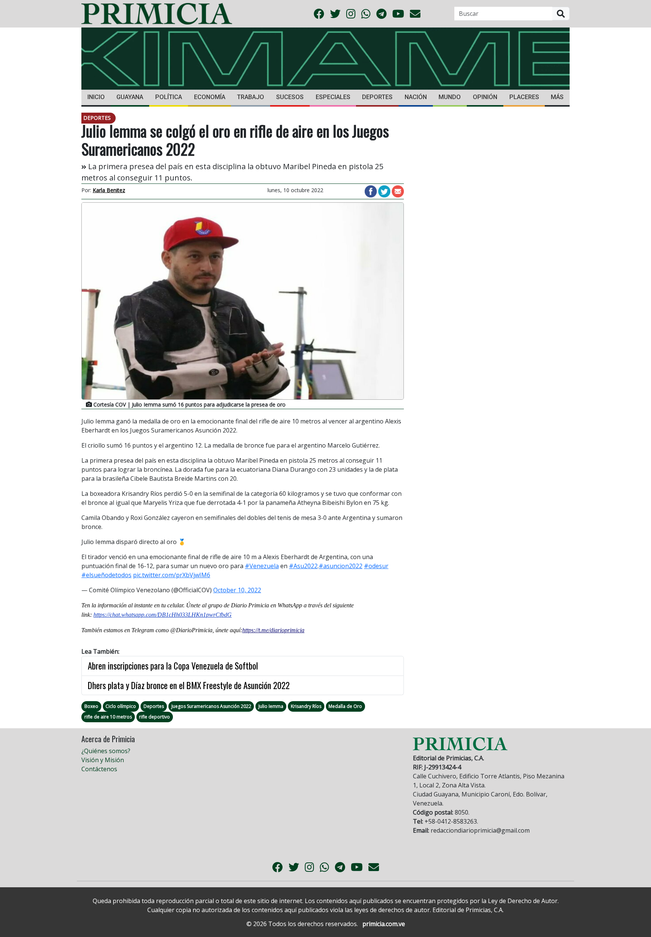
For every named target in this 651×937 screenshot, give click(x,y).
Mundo (450, 97)
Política (168, 97)
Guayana (129, 97)
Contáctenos (99, 769)
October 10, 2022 (237, 590)
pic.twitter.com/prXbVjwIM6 (171, 575)
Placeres (524, 97)
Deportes (377, 97)
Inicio (96, 97)
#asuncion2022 (340, 566)
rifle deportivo (154, 717)
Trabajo (250, 97)
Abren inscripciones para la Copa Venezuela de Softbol (173, 665)
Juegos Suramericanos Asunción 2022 (211, 706)
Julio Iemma (270, 706)
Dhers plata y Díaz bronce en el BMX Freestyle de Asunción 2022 (189, 685)
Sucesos (290, 97)
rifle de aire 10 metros (108, 717)
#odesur (376, 566)
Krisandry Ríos (306, 706)
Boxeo (91, 706)
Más (557, 97)
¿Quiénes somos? (105, 751)
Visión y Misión (102, 760)
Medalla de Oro (345, 706)
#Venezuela (262, 566)
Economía (209, 97)
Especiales (333, 97)
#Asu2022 (303, 566)
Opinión (485, 97)
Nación (416, 97)
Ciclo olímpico (120, 706)
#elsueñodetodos (106, 575)
